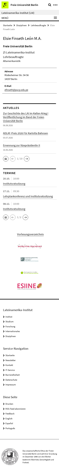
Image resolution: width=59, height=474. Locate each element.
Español (9, 423)
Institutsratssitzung (14, 183)
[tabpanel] (29, 69)
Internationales (12, 331)
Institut (8, 316)
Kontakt (9, 365)
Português (10, 428)
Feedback (9, 413)
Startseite (7, 25)
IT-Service (10, 370)
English (8, 418)
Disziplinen (21, 25)
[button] (5, 159)
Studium (9, 321)
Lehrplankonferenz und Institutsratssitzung (28, 196)
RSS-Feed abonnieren (15, 408)
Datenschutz (11, 379)
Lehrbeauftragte (38, 25)
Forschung (10, 326)
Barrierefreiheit (12, 374)
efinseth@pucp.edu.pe (16, 89)
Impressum (10, 384)
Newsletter (10, 360)
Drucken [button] (9, 403)
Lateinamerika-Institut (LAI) (18, 13)
